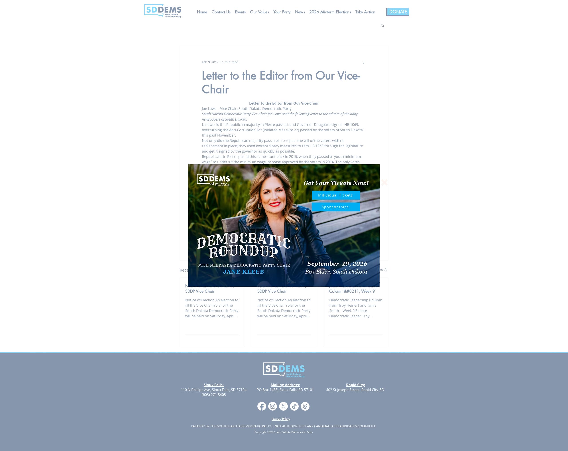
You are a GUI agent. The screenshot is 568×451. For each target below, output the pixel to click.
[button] (384, 182)
